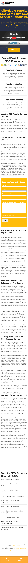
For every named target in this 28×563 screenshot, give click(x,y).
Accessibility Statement (10, 550)
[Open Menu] (26, 3)
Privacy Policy (20, 550)
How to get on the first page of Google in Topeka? (10, 522)
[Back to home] (7, 3)
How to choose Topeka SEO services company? (12, 512)
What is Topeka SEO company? (10, 507)
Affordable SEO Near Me (16, 544)
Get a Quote (14, 49)
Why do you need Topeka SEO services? (10, 491)
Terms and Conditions (20, 548)
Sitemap (18, 545)
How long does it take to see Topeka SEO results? (12, 528)
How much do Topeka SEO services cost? (11, 485)
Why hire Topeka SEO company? (11, 517)
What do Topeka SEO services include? (12, 496)
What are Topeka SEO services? (10, 480)
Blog (14, 545)
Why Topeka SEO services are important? (10, 501)
